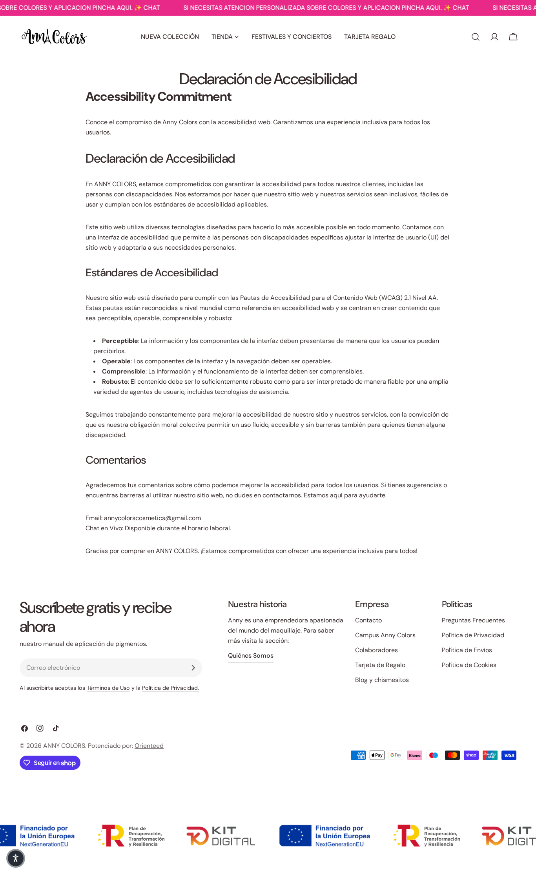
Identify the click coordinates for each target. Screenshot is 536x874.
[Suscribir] (193, 668)
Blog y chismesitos (382, 680)
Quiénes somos (250, 655)
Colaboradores (376, 650)
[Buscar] (475, 37)
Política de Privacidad (473, 635)
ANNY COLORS (64, 746)
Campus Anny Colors (385, 635)
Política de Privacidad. (170, 687)
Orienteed (149, 746)
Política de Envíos (467, 650)
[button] (15, 858)
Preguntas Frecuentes (473, 620)
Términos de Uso (108, 687)
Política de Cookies (469, 665)
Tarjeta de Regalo (380, 665)
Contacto (368, 620)
